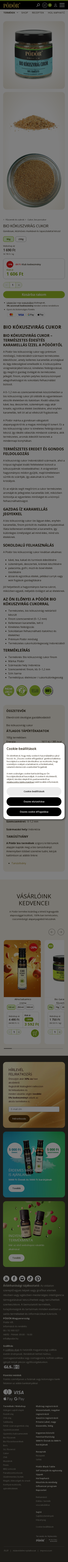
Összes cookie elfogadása (34, 811)
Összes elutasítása (34, 801)
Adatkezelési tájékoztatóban (20, 781)
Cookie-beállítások (34, 791)
